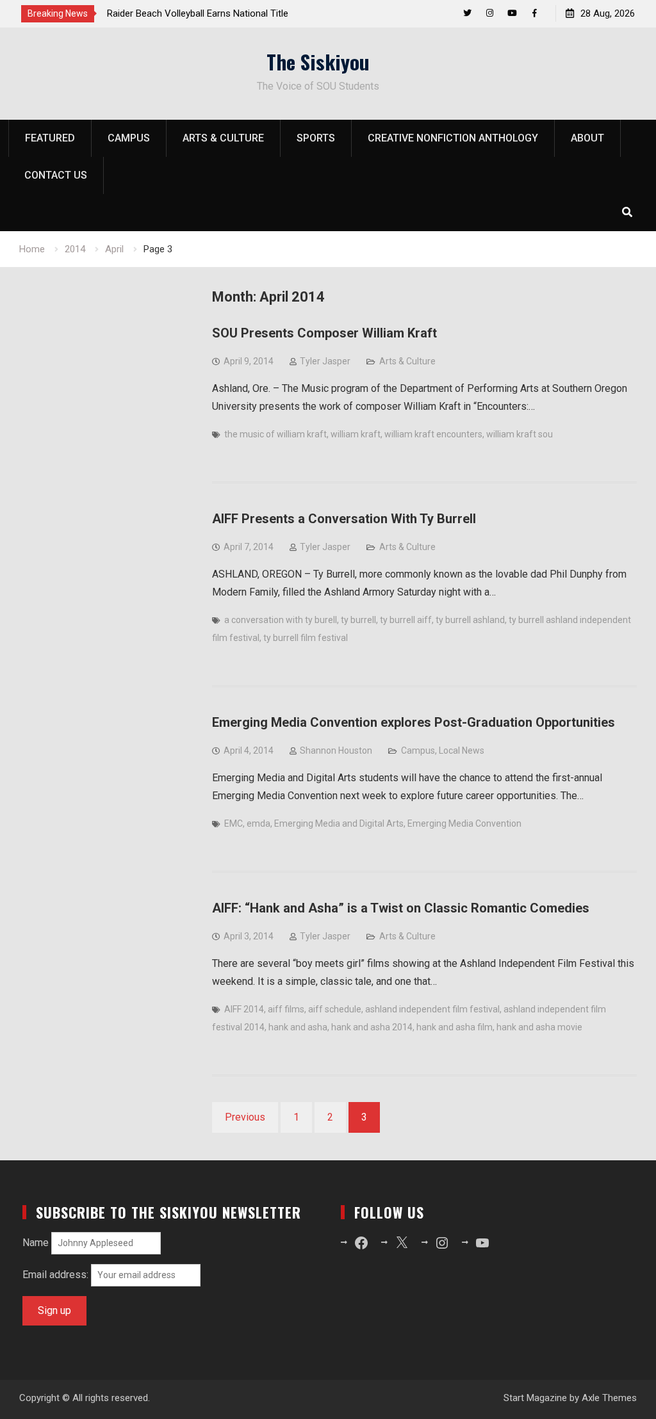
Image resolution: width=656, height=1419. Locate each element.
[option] (222, 13)
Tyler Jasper (325, 361)
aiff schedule (334, 1009)
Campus (129, 138)
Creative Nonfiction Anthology (453, 138)
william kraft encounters (433, 434)
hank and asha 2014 (372, 1027)
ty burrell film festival (305, 638)
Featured (50, 138)
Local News (461, 750)
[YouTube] (512, 13)
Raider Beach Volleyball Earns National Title (197, 13)
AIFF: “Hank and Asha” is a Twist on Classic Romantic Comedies (400, 908)
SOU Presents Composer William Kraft (324, 333)
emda (258, 823)
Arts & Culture (223, 138)
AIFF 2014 (244, 1009)
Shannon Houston (336, 750)
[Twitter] (467, 13)
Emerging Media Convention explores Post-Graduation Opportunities (413, 722)
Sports (316, 138)
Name (35, 1243)
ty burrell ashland (470, 620)
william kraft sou (519, 434)
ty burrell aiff (406, 620)
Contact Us (55, 175)
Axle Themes (609, 1398)
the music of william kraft (275, 434)
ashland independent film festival (432, 1009)
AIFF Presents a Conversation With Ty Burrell (344, 518)
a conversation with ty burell (280, 620)
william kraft (356, 434)
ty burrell (358, 620)
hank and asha (297, 1027)
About (587, 138)
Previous (245, 1117)
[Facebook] (534, 13)
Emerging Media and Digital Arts (339, 823)
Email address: (56, 1275)
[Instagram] (490, 13)
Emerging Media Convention (464, 823)
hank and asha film (454, 1027)
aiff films (286, 1009)
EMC (233, 823)
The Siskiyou (318, 61)
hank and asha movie (539, 1027)
